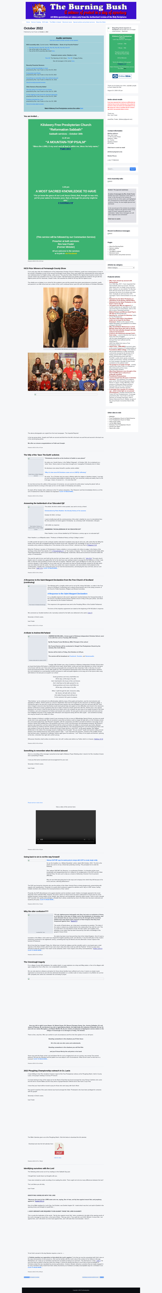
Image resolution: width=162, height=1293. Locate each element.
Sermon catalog (114, 248)
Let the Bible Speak (115, 423)
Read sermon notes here (35, 802)
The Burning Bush (85, 1290)
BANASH (112, 416)
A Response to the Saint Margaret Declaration (67, 594)
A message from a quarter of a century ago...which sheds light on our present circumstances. (121, 390)
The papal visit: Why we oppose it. (120, 305)
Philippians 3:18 (92, 545)
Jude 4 (98, 1260)
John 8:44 (89, 558)
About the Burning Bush (116, 246)
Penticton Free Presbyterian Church (120, 425)
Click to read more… (66, 491)
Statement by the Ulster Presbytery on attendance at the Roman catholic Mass (122, 299)
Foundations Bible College (117, 349)
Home (28, 22)
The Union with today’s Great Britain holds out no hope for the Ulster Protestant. (121, 320)
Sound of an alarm (114, 426)
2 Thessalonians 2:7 (58, 551)
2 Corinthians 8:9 (65, 203)
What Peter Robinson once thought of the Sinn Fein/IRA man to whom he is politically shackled (122, 372)
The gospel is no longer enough (119, 364)
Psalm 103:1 (65, 149)
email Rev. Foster (113, 119)
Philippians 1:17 (122, 64)
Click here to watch (114, 219)
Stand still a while (114, 428)
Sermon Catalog (36, 22)
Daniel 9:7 (74, 921)
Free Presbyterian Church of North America (122, 418)
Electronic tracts (67, 22)
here (53, 51)
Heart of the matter (115, 421)
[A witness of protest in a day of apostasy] (81, 10)
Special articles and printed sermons (84, 22)
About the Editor (101, 22)
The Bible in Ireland (55, 22)
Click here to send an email (116, 147)
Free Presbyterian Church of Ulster (119, 420)
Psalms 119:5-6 (97, 948)
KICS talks (45, 22)
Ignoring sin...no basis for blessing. (120, 315)
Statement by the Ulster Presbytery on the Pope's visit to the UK (122, 303)
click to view (57, 1157)
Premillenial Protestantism (117, 376)
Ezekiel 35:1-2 (39, 1201)
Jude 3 (90, 613)
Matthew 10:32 (98, 739)
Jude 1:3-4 (39, 568)
